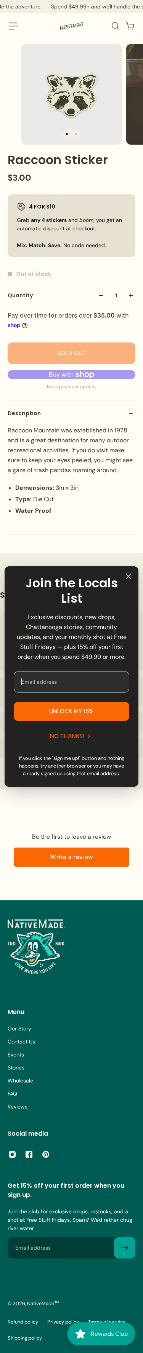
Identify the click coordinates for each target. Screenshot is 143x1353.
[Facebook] (29, 1154)
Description (24, 413)
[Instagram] (12, 1154)
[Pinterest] (45, 1154)
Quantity (20, 295)
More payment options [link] (71, 387)
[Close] (128, 576)
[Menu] (13, 26)
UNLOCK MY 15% (71, 711)
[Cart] (129, 26)
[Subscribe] (124, 1247)
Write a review (71, 857)
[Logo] (71, 26)
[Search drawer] (115, 26)
